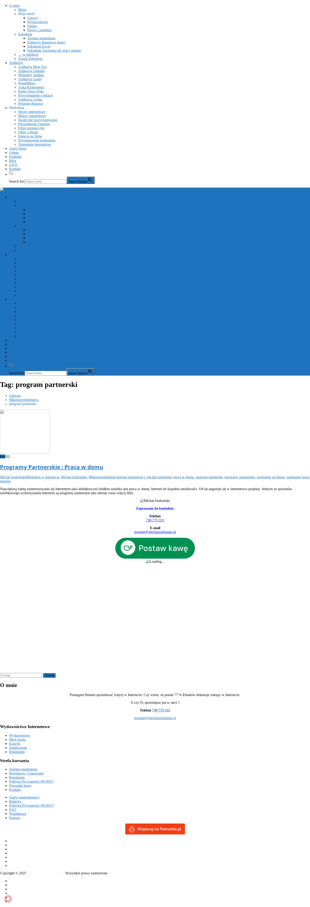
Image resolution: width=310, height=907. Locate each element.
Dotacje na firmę (30, 136)
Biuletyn (15, 801)
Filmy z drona (28, 132)
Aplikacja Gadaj (30, 79)
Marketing (16, 108)
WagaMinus (26, 83)
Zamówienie (18, 748)
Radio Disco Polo (31, 91)
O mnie (14, 5)
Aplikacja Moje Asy (32, 67)
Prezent (14, 818)
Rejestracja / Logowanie (26, 773)
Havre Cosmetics (39, 30)
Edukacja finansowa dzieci (46, 42)
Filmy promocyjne (31, 128)
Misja (22, 10)
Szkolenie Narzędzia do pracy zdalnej (54, 50)
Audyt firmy (18, 148)
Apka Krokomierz (31, 87)
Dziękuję (15, 889)
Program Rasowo (30, 103)
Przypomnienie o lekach (35, 95)
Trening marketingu (41, 38)
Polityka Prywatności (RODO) (31, 781)
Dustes (32, 26)
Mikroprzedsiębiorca (103, 477)
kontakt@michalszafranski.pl (155, 718)
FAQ (12, 810)
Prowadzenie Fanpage (34, 124)
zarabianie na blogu (271, 477)
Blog (12, 161)
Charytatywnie (19, 885)
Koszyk (14, 744)
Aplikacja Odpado (31, 71)
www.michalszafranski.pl (45, 873)
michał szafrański (159, 477)
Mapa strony (18, 897)
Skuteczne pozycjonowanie (37, 120)
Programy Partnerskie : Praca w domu (51, 467)
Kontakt (15, 169)
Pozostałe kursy (20, 785)
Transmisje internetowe (34, 144)
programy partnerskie (239, 477)
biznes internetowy (131, 477)
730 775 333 (155, 520)
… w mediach (28, 54)
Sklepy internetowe (32, 116)
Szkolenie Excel (38, 46)
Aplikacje (16, 63)
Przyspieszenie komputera (36, 140)
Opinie (14, 152)
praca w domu (183, 477)
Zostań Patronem (30, 59)
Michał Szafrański (13, 477)
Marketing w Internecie (42, 477)
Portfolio (15, 157)
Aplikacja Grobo (30, 99)
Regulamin (17, 752)
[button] (11, 174)
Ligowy (33, 18)
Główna (15, 881)
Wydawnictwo (37, 22)
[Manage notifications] (8, 898)
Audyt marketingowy (24, 797)
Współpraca (17, 814)
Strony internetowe (31, 112)
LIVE (13, 165)
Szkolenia (25, 34)
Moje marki (26, 14)
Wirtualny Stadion (31, 75)
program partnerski (209, 477)
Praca (13, 893)
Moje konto (17, 739)
